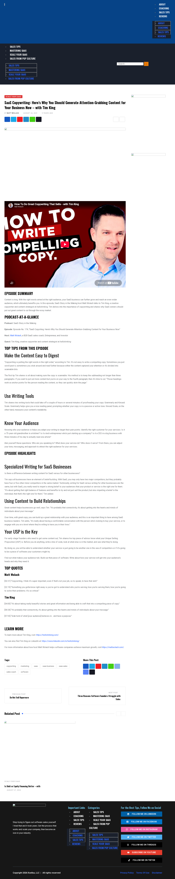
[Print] (122, 119)
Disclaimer (157, 873)
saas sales (63, 666)
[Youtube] (20, 119)
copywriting (11, 666)
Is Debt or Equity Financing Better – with (22, 786)
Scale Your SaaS (18, 54)
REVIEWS (163, 16)
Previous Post (19, 694)
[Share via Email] (116, 119)
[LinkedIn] (26, 119)
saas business (48, 666)
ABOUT (162, 4)
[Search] (146, 64)
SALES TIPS (164, 12)
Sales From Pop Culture (22, 58)
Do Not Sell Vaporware (19, 697)
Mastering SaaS (18, 50)
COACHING (164, 8)
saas (36, 666)
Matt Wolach (13, 113)
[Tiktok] (39, 119)
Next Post (113, 693)
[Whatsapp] (32, 119)
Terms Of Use (142, 873)
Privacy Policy (127, 873)
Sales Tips (15, 46)
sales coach (11, 672)
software (24, 672)
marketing (25, 666)
